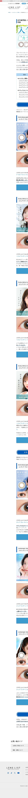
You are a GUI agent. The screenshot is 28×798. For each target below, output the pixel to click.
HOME (9, 12)
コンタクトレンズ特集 (15, 12)
